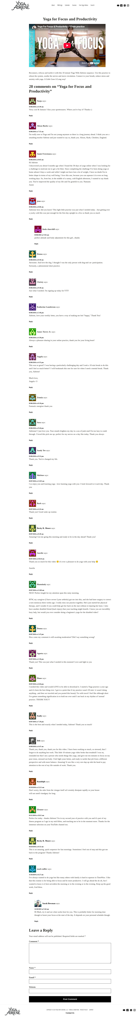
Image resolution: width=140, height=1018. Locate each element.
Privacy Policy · (84, 1010)
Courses (74, 5)
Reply (31, 115)
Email (32, 977)
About (53, 5)
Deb (38, 741)
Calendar (67, 5)
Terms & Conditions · (74, 1010)
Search (92, 5)
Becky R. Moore (44, 528)
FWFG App (59, 5)
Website (32, 987)
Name (32, 968)
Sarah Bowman (48, 903)
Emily (39, 716)
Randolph (41, 781)
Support (91, 1010)
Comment (34, 941)
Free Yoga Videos (83, 5)
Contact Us (70, 1013)
